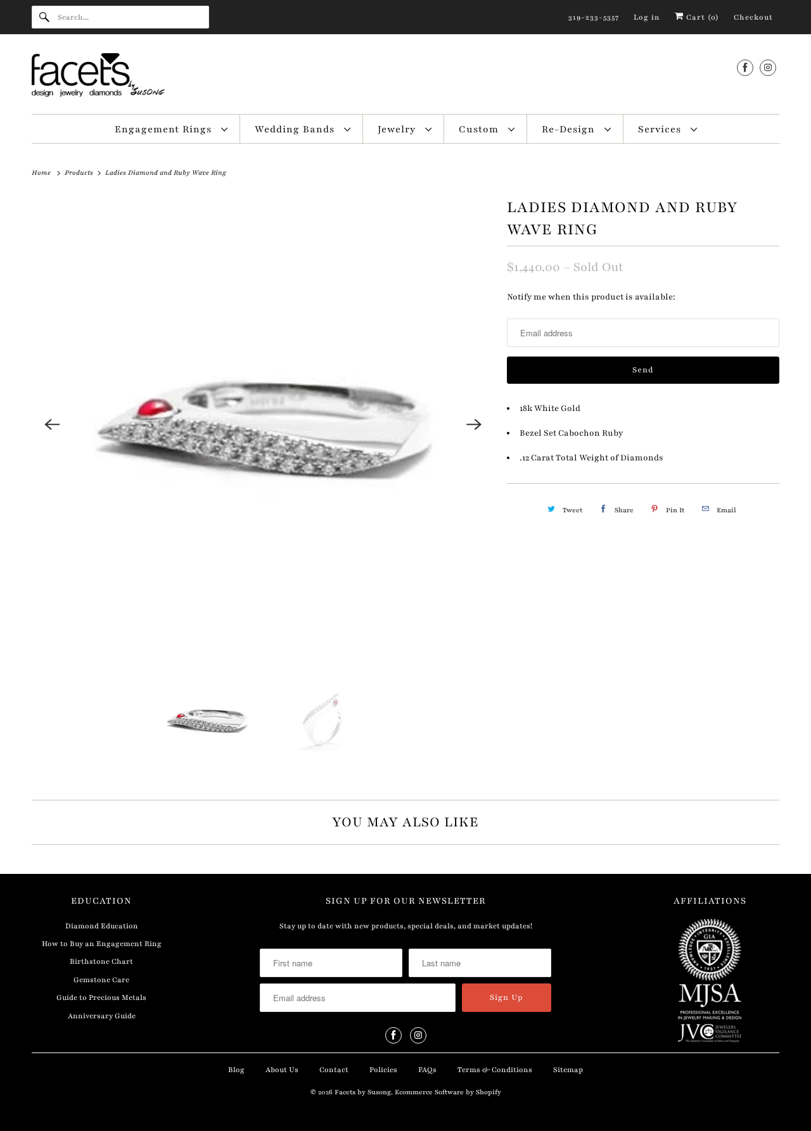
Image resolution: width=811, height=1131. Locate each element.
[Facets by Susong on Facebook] (745, 67)
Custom (480, 129)
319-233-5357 (593, 17)
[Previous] (52, 424)
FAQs (427, 1070)
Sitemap (568, 1070)
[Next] (474, 424)
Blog (236, 1070)
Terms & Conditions (494, 1070)
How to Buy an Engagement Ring (102, 943)
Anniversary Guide (102, 1016)
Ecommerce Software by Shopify (448, 1092)
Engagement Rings (165, 129)
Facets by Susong (363, 1092)
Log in (647, 17)
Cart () (701, 17)
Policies (383, 1070)
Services (661, 129)
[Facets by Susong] (405, 77)
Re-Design (570, 129)
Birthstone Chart (101, 961)
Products (80, 172)
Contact (333, 1070)
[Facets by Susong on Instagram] (768, 67)
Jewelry (398, 129)
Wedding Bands (296, 129)
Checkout (753, 17)
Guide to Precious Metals (101, 997)
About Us (281, 1070)
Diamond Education (101, 926)
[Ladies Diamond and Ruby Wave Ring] (263, 424)
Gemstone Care (101, 980)
